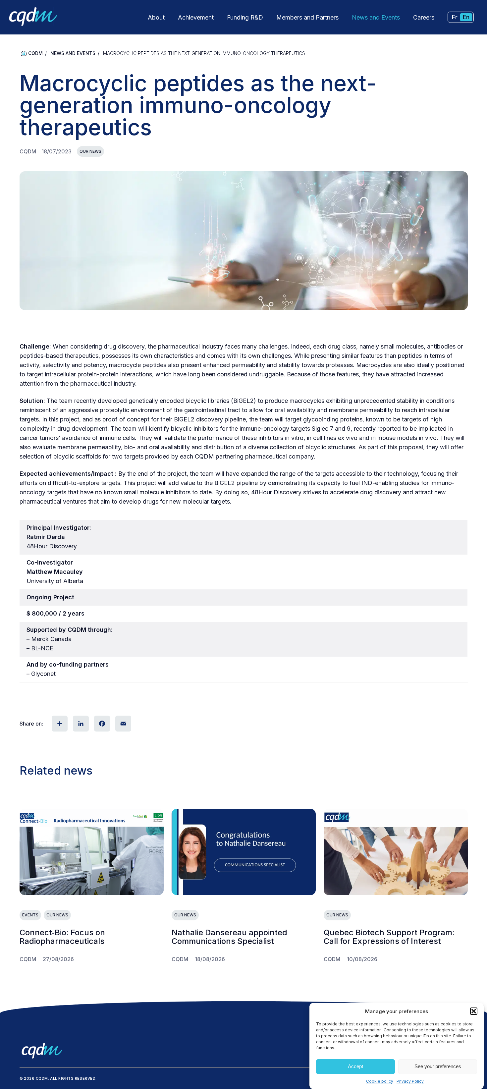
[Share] (59, 724)
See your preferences (437, 1066)
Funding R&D (245, 17)
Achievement (196, 17)
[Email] (123, 724)
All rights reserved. (73, 1078)
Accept (355, 1066)
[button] (473, 1011)
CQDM (35, 53)
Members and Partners (307, 17)
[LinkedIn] (80, 724)
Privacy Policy (410, 1081)
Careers (423, 17)
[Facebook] (101, 724)
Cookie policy (379, 1081)
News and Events (376, 17)
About (156, 17)
